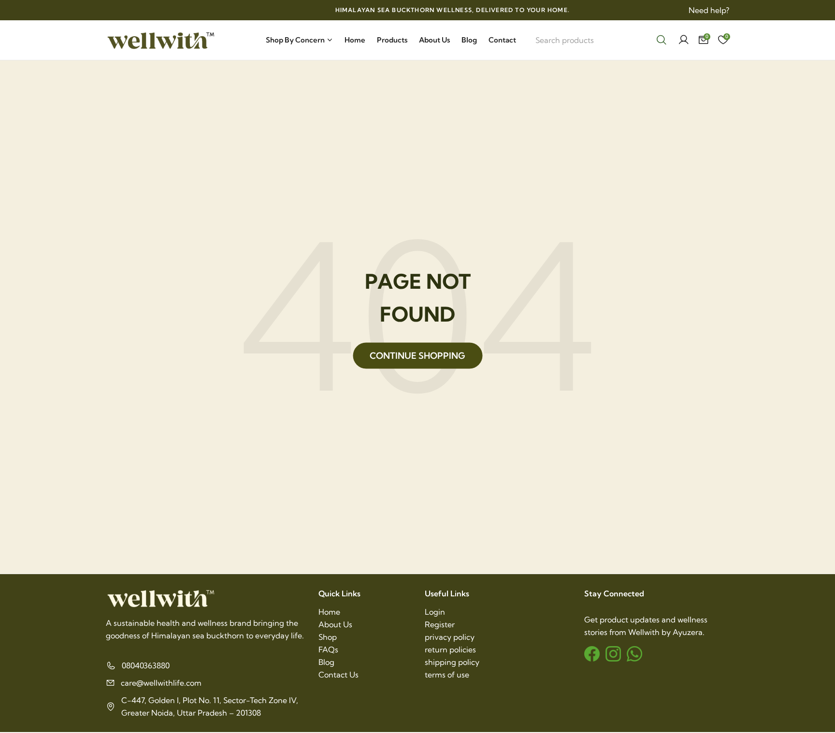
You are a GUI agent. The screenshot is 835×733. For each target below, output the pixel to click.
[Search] (661, 40)
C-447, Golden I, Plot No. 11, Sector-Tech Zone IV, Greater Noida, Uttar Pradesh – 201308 (209, 706)
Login (435, 612)
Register (440, 624)
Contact (502, 39)
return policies (450, 649)
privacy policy (450, 637)
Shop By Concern (295, 39)
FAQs (328, 649)
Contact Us (338, 674)
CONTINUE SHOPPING (417, 355)
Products (392, 39)
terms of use (447, 674)
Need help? (709, 10)
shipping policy (452, 662)
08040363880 (146, 665)
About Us (434, 39)
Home (355, 39)
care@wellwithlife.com (161, 683)
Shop (327, 637)
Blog (469, 39)
